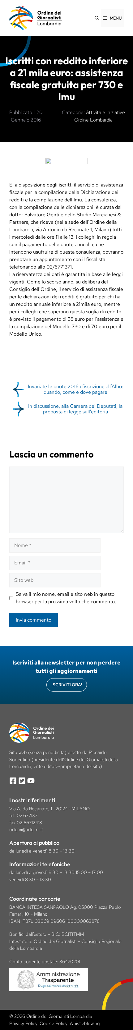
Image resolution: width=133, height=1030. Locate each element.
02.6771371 (28, 815)
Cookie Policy (53, 1023)
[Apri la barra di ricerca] (97, 18)
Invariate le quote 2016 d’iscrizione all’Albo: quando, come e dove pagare (75, 389)
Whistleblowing (85, 1023)
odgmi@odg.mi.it (26, 829)
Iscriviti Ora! (66, 684)
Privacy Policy (23, 1023)
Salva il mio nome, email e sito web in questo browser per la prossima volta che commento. (66, 598)
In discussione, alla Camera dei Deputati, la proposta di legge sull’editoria (75, 409)
